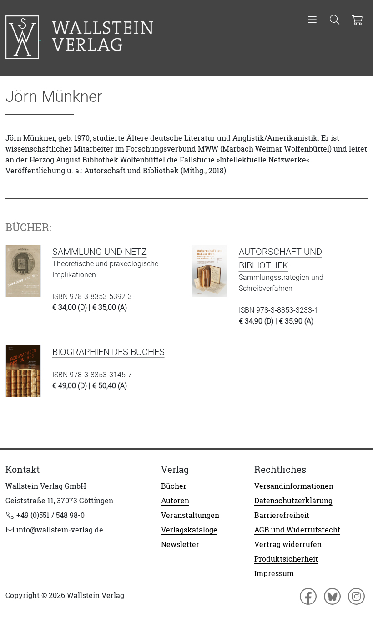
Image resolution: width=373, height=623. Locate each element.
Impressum (274, 573)
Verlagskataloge (189, 530)
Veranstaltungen (190, 515)
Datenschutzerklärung (293, 501)
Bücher (173, 486)
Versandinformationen (293, 486)
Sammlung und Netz (99, 251)
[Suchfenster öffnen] (334, 20)
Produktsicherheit (286, 559)
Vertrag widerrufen (288, 544)
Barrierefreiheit (281, 515)
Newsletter (180, 544)
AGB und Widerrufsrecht (297, 530)
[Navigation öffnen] (312, 20)
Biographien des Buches (108, 351)
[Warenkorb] (357, 20)
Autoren (175, 501)
